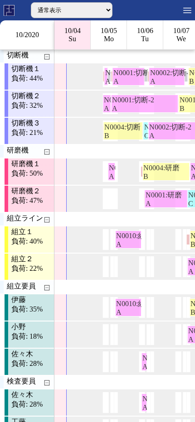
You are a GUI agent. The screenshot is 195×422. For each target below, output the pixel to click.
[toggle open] (47, 57)
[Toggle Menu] (187, 10)
